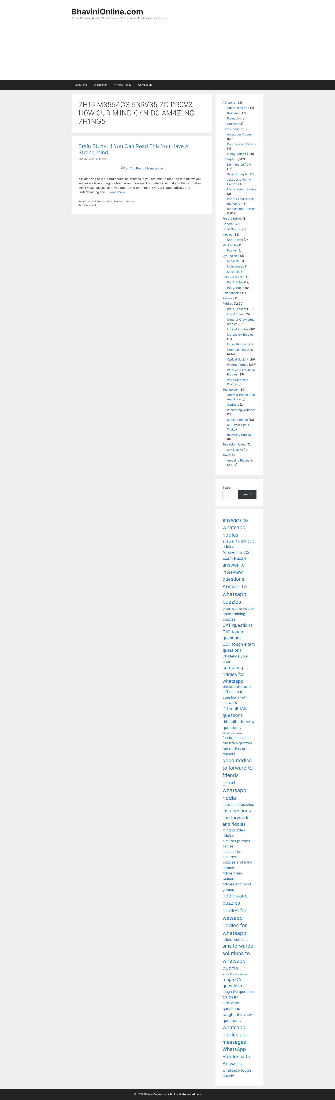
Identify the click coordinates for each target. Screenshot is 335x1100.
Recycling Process (239, 434)
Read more (117, 192)
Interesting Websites (241, 410)
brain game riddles (238, 608)
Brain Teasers (236, 309)
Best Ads (233, 113)
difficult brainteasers (236, 686)
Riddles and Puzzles (94, 201)
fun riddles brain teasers (236, 751)
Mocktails (233, 271)
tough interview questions (237, 1017)
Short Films (235, 240)
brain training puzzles (233, 616)
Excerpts (228, 159)
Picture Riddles (237, 364)
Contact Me (145, 84)
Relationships (231, 293)
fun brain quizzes (237, 743)
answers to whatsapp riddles (235, 527)
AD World (229, 102)
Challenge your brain (235, 659)
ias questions (236, 810)
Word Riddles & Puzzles (121, 201)
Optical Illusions (238, 359)
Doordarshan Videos (241, 144)
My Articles (230, 245)
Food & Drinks (232, 218)
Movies (227, 234)
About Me (81, 84)
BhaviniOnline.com (107, 11)
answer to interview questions (233, 572)
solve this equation (234, 974)
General (227, 224)
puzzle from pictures (232, 854)
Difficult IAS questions (234, 712)
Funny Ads (234, 118)
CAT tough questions (232, 635)
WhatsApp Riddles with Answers (236, 1056)
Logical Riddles (237, 329)
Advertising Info (238, 108)
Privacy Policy (122, 84)
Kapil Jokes (235, 450)
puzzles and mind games (237, 865)
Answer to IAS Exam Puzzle (236, 555)
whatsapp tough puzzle (236, 1073)
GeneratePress (191, 1094)
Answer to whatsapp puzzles (234, 594)
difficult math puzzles (232, 733)
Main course (235, 266)
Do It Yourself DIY (239, 164)
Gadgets (233, 404)
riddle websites (235, 939)
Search (227, 487)
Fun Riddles (235, 314)
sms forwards (237, 946)
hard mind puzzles (238, 804)
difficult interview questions (238, 724)
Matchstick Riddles (240, 334)
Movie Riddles (237, 344)
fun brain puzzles (236, 737)
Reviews (228, 298)
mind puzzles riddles (233, 833)
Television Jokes (233, 444)
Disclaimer (100, 84)
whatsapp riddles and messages (235, 1034)
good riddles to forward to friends (237, 767)
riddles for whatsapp (234, 929)
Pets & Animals (233, 277)
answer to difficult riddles (238, 544)
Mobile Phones (237, 419)
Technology (230, 389)
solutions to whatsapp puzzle (236, 960)
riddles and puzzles (235, 899)
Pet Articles (235, 282)
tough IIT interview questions (231, 1003)
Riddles (227, 303)
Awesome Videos (239, 134)
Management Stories (241, 189)
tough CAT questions (233, 982)
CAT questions (237, 625)
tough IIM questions (238, 992)
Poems (232, 250)
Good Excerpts (237, 174)
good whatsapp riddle (234, 790)
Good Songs (231, 229)
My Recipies (230, 256)
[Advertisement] (167, 53)
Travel (226, 455)
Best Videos (230, 129)
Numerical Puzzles (240, 349)
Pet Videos (234, 287)
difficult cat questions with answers (235, 697)
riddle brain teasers (232, 876)
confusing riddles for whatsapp (233, 674)
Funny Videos (236, 154)
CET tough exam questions (238, 647)
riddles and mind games (236, 887)
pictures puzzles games (236, 843)
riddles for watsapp (234, 914)
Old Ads (232, 124)
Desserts (233, 261)
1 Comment (89, 205)
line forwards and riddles (235, 821)
